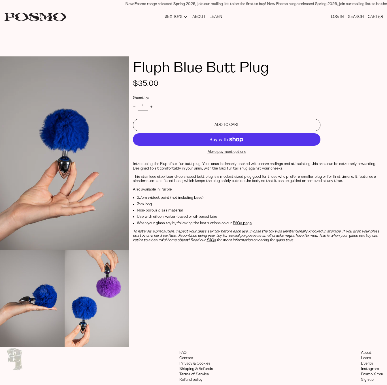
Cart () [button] (375, 17)
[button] (64, 153)
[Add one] (151, 106)
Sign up (367, 380)
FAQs (211, 240)
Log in (337, 17)
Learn (366, 358)
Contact (186, 358)
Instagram (370, 369)
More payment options (226, 152)
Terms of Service (194, 374)
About (366, 353)
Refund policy (191, 380)
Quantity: (141, 98)
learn (215, 17)
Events (367, 363)
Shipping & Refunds (196, 369)
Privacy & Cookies (194, 363)
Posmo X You (372, 374)
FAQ (183, 353)
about (198, 17)
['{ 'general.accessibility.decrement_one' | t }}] (134, 106)
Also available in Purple (152, 189)
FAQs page (242, 223)
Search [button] (356, 17)
